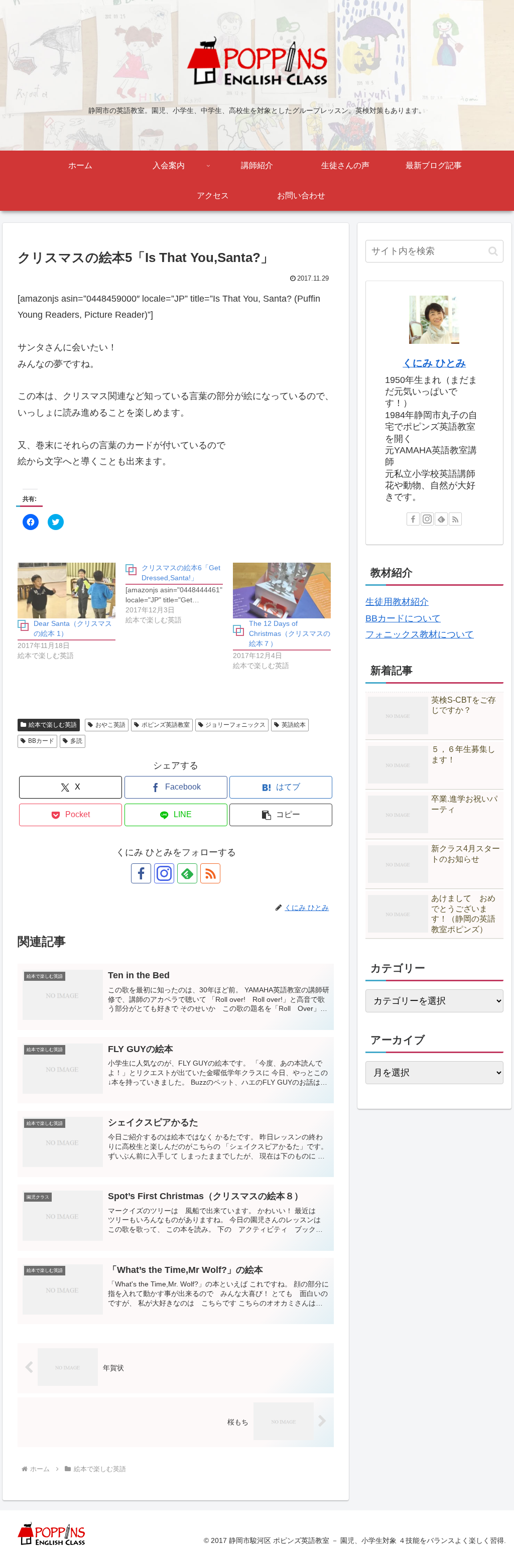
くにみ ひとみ (434, 362)
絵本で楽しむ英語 (53, 724)
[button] (280, 815)
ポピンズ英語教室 (166, 724)
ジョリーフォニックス (235, 724)
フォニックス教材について (419, 634)
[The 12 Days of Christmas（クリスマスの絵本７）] (282, 590)
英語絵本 (294, 724)
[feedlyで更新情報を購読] (187, 873)
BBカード (41, 740)
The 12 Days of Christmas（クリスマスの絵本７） (289, 633)
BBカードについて (403, 618)
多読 (76, 740)
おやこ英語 (110, 724)
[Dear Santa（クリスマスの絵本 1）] (66, 590)
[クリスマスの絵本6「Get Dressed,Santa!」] (179, 594)
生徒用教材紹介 (397, 602)
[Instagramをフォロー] (164, 873)
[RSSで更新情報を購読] (210, 873)
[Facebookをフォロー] (141, 873)
